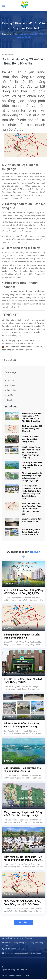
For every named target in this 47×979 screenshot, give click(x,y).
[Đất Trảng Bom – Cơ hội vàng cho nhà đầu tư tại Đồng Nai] (12, 465)
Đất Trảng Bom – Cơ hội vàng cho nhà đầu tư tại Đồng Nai (32, 465)
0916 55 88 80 (14, 949)
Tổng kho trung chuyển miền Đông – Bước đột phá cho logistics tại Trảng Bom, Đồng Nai (23, 815)
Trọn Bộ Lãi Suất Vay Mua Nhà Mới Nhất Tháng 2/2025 (31, 439)
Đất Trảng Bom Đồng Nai (17, 970)
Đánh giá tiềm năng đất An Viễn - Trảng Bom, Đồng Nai (32, 428)
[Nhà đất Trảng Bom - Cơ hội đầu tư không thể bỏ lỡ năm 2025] (12, 532)
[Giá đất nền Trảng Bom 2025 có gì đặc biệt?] (12, 522)
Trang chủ (11, 380)
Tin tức (10, 395)
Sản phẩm (11, 390)
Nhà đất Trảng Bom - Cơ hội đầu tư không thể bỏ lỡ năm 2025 (31, 532)
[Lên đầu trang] (39, 966)
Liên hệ (10, 400)
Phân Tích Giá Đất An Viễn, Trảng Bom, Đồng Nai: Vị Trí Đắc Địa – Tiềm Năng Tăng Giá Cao (32, 508)
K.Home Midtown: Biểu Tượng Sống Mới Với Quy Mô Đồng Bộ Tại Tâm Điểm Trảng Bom (23, 593)
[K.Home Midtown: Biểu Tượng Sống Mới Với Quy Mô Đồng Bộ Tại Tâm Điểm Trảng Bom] (12, 416)
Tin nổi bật (11, 406)
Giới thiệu (11, 385)
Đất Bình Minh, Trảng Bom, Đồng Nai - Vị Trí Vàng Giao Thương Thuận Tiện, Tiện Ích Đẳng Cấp (31, 452)
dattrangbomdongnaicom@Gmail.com (23, 953)
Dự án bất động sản (23, 551)
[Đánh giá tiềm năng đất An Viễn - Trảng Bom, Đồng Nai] (12, 429)
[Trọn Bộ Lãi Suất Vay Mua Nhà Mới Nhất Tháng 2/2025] (12, 439)
